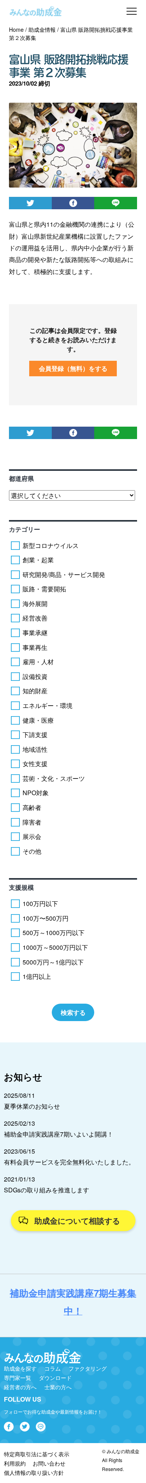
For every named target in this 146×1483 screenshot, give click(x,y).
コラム (52, 1368)
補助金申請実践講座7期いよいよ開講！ (58, 1134)
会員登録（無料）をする (73, 368)
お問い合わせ (49, 1463)
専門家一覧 (17, 1377)
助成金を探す (20, 1368)
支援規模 (21, 887)
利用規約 (15, 1463)
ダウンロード (55, 1377)
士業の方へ (58, 1387)
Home (16, 29)
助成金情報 (42, 29)
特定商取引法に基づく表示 (36, 1454)
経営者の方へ (20, 1387)
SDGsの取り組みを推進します (46, 1189)
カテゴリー (24, 529)
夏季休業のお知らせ (32, 1106)
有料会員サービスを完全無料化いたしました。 (69, 1161)
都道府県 (21, 478)
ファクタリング (88, 1368)
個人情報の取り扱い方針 (34, 1472)
